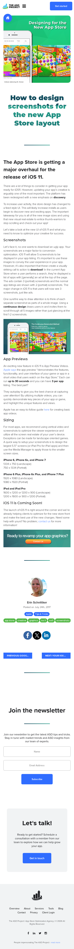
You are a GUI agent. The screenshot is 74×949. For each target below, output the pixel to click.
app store (9, 620)
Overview (14, 908)
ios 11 (43, 620)
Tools (51, 908)
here (46, 409)
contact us (44, 521)
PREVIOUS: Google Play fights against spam (19, 655)
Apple (29, 614)
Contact (22, 912)
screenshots (62, 620)
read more (55, 942)
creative (22, 620)
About (27, 908)
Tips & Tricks (41, 614)
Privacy (34, 912)
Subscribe (37, 779)
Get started (61, 6)
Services (39, 908)
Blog (60, 908)
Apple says (9, 370)
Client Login (48, 912)
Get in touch (37, 858)
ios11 (51, 620)
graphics (33, 620)
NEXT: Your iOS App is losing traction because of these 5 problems (58, 655)
